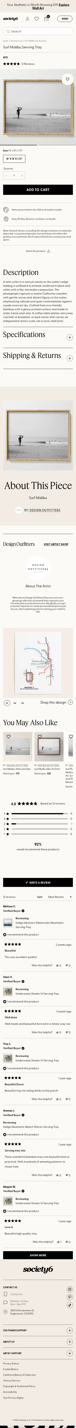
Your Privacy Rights (13, 1397)
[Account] (27, 18)
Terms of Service (11, 1380)
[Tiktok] (70, 1305)
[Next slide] (69, 525)
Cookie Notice (10, 1369)
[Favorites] (36, 18)
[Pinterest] (70, 1297)
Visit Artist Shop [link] (56, 544)
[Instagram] (70, 1289)
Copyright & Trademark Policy (19, 1386)
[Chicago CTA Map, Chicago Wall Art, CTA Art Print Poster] (38, 663)
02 (57, 145)
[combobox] (38, 31)
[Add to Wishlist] (9, 736)
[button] (18, 63)
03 (22, 703)
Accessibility (10, 1391)
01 (7, 703)
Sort (40, 897)
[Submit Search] (8, 31)
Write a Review (46, 883)
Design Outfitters (45, 510)
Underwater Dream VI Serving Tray (37, 993)
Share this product (36, 250)
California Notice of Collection (19, 1374)
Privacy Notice (11, 1363)
